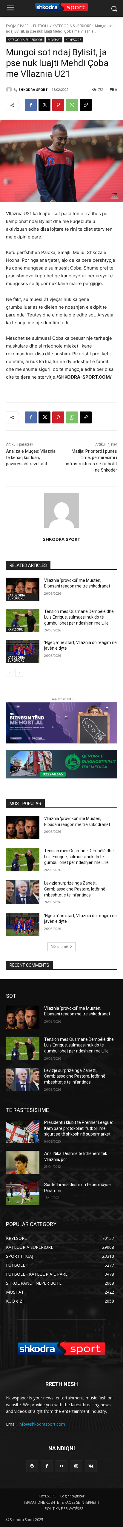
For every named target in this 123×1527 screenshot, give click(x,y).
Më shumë (59, 946)
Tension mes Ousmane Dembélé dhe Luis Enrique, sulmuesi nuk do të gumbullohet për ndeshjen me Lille (79, 617)
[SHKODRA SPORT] (10, 90)
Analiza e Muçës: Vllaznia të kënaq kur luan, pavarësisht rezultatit (31, 457)
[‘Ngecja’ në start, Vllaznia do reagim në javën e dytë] (22, 651)
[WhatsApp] (72, 105)
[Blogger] (32, 1466)
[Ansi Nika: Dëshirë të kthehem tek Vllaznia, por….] (22, 1162)
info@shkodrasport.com (42, 1424)
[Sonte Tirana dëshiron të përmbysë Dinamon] (22, 1193)
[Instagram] (76, 1466)
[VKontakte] (91, 1466)
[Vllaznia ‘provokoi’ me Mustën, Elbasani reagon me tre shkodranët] (22, 589)
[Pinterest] (58, 105)
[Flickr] (61, 1466)
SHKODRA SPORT (33, 89)
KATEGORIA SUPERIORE (72, 25)
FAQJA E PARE (17, 25)
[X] (44, 105)
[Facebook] (31, 105)
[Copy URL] (86, 105)
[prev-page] (9, 673)
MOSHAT (54, 40)
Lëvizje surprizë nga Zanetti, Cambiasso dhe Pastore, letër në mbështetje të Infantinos (74, 889)
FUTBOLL (41, 25)
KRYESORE (73, 40)
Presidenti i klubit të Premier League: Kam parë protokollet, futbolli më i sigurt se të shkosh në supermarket (78, 1128)
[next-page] (19, 673)
